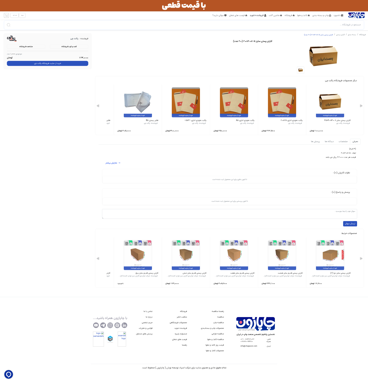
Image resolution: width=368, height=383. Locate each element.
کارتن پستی (340, 35)
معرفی (355, 141)
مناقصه (220, 317)
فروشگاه (362, 35)
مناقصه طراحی (218, 333)
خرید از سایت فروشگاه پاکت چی (47, 63)
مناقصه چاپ (218, 322)
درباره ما (149, 317)
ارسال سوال (350, 223)
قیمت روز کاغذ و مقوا (215, 345)
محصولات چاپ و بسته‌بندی (212, 328)
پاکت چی (74, 38)
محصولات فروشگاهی (178, 322)
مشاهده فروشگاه (26, 46)
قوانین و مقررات (146, 328)
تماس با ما (148, 311)
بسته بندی (352, 35)
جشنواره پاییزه (181, 333)
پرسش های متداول (144, 333)
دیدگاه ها (329, 141)
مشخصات (343, 141)
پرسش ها (315, 141)
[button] (184, 25)
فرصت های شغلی (179, 339)
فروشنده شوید (180, 328)
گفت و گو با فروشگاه (69, 46)
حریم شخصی (147, 322)
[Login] (17, 15)
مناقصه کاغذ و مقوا (215, 339)
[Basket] (6, 15)
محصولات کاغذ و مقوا (215, 350)
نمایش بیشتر (112, 163)
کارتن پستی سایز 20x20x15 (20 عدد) (318, 35)
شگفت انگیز (182, 317)
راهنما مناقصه (218, 311)
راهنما (184, 345)
